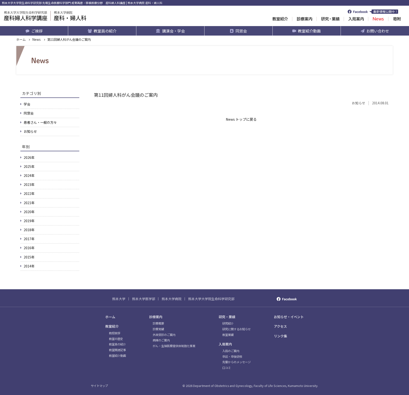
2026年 (29, 157)
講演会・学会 (173, 31)
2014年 (29, 266)
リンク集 (280, 336)
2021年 (29, 202)
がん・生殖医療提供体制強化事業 (174, 346)
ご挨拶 (37, 31)
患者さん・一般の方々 (40, 122)
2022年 (29, 193)
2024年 (29, 175)
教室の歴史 (116, 339)
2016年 (29, 247)
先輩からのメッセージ (236, 362)
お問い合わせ (377, 31)
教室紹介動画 (309, 31)
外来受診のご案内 (164, 335)
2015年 (29, 257)
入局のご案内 (230, 351)
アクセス (280, 326)
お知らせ (30, 131)
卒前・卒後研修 (232, 356)
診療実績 (158, 329)
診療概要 (158, 323)
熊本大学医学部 (143, 298)
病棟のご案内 (161, 340)
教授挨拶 (114, 333)
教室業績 (228, 335)
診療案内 (155, 316)
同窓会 (241, 31)
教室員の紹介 (105, 31)
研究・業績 (227, 316)
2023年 (29, 184)
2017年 (29, 238)
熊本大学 (118, 298)
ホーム (21, 39)
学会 (27, 104)
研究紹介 (228, 323)
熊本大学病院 (172, 298)
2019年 (29, 220)
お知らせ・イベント (289, 316)
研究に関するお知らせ (236, 329)
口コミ (226, 368)
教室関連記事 (117, 350)
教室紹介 (112, 326)
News (36, 39)
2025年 (29, 166)
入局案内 (225, 344)
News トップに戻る (241, 119)
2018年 (29, 229)
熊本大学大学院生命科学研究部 (211, 298)
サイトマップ (99, 386)
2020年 (29, 211)
